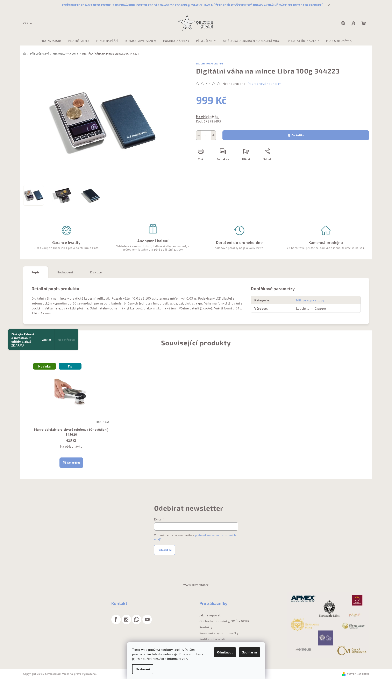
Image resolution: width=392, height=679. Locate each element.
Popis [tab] (35, 272)
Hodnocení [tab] (65, 272)
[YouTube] (147, 619)
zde (184, 659)
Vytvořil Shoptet (358, 674)
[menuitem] (51, 41)
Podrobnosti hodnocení (265, 84)
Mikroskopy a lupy (310, 300)
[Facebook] (116, 619)
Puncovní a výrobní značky (218, 633)
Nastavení (143, 669)
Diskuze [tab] (96, 272)
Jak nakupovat (210, 615)
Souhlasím (249, 652)
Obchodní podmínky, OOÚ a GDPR (224, 621)
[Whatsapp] (136, 619)
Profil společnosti (212, 639)
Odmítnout (225, 652)
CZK (25, 23)
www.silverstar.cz (196, 585)
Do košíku (298, 135)
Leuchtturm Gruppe (209, 63)
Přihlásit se (165, 550)
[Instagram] (126, 619)
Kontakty (205, 627)
